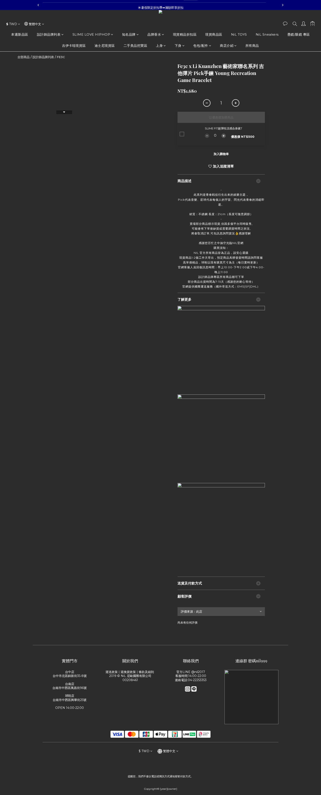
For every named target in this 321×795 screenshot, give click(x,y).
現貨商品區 (213, 35)
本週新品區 (19, 35)
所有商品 (252, 46)
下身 (178, 46)
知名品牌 (129, 35)
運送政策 (111, 672)
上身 (159, 46)
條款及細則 (147, 672)
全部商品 (23, 57)
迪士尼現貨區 (105, 46)
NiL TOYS (239, 35)
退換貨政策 (128, 672)
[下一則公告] (283, 5)
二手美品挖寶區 (135, 46)
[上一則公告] (38, 5)
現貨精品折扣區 (185, 35)
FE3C (61, 57)
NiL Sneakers (267, 35)
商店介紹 (226, 46)
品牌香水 (154, 35)
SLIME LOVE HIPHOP (91, 35)
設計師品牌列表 (49, 35)
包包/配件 (200, 46)
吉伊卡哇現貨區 (74, 46)
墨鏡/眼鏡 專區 (298, 35)
